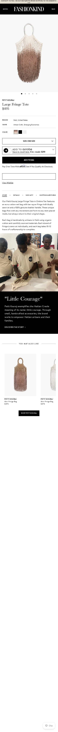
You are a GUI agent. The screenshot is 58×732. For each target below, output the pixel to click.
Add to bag (29, 160)
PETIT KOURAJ (8, 100)
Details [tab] (16, 195)
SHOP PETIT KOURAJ (29, 413)
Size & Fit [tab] (29, 195)
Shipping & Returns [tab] (48, 195)
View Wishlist (7, 183)
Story (4, 195)
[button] (21, 93)
